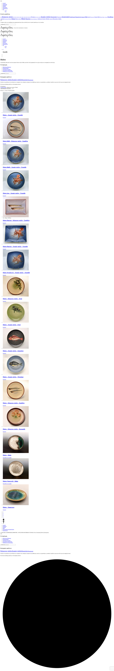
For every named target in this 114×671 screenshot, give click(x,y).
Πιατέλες (28, 19)
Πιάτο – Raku (7, 455)
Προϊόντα (4, 5)
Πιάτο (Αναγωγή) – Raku (10, 481)
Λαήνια (51, 18)
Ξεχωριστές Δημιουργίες (7, 70)
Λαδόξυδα (2, 18)
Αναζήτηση (2, 24)
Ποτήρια (33, 17)
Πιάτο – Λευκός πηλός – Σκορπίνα (13, 351)
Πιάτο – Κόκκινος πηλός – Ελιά (12, 298)
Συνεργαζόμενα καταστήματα (8, 529)
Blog (4, 528)
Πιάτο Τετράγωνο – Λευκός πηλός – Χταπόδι (16, 272)
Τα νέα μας (5, 4)
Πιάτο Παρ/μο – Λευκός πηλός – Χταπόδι (15, 246)
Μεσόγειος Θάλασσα (7, 67)
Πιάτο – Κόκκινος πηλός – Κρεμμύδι (14, 429)
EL (3, 9)
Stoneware (59, 17)
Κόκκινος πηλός (7, 17)
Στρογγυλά (65, 17)
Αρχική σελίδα (3, 87)
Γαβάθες (59, 18)
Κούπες (48, 18)
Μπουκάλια (55, 18)
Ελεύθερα (110, 17)
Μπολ (23, 19)
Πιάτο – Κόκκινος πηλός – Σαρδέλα (13, 403)
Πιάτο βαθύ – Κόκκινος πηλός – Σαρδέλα (15, 141)
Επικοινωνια (5, 8)
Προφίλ (4, 6)
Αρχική (4, 3)
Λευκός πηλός (45, 17)
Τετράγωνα (72, 17)
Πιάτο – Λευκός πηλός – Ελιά (11, 325)
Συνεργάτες (5, 7)
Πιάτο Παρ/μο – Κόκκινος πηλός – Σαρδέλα (16, 220)
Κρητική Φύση (5, 68)
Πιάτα (13, 19)
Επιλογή (4, 117)
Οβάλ (86, 17)
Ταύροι (101, 17)
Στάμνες (103, 17)
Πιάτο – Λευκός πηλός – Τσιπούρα (13, 377)
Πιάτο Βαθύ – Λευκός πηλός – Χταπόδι (14, 167)
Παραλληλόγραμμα (79, 17)
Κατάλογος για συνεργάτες (8, 71)
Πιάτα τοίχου (18, 18)
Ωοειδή (89, 17)
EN (6, 10)
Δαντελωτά (92, 17)
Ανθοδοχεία (39, 18)
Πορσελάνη (54, 17)
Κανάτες (44, 18)
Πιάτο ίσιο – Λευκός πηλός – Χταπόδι (14, 193)
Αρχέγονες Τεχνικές (6, 69)
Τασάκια (95, 17)
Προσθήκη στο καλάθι (7, 457)
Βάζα (99, 17)
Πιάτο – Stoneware (8, 507)
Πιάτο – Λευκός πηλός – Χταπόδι (13, 115)
